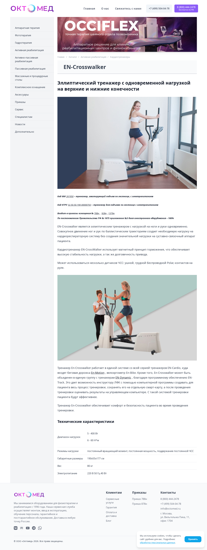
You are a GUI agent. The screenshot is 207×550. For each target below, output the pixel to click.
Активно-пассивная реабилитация (26, 59)
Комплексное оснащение (30, 87)
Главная (89, 8)
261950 (69, 196)
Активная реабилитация (29, 50)
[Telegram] (34, 528)
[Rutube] (21, 528)
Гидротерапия (23, 42)
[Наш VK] (15, 528)
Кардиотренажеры (120, 56)
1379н (111, 213)
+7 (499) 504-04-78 (170, 503)
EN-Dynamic (123, 377)
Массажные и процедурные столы (31, 77)
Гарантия (111, 507)
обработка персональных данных (157, 542)
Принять (193, 539)
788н (96, 213)
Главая (60, 56)
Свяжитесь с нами (128, 8)
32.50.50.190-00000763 (79, 204)
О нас (105, 8)
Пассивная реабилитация (30, 68)
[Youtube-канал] (28, 528)
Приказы (20, 102)
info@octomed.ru (170, 508)
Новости (20, 124)
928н (104, 213)
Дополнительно (24, 131)
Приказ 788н (139, 499)
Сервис (19, 109)
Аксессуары (22, 94)
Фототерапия (23, 35)
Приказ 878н (139, 503)
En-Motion (97, 372)
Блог (108, 520)
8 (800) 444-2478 (169, 499)
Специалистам (23, 117)
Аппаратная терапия (27, 28)
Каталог (73, 56)
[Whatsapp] (40, 528)
